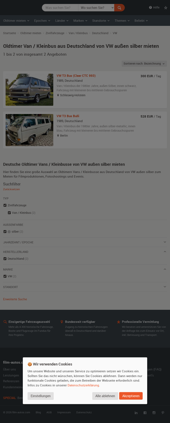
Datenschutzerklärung (83, 385)
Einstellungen (41, 396)
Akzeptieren (131, 396)
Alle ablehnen (105, 396)
